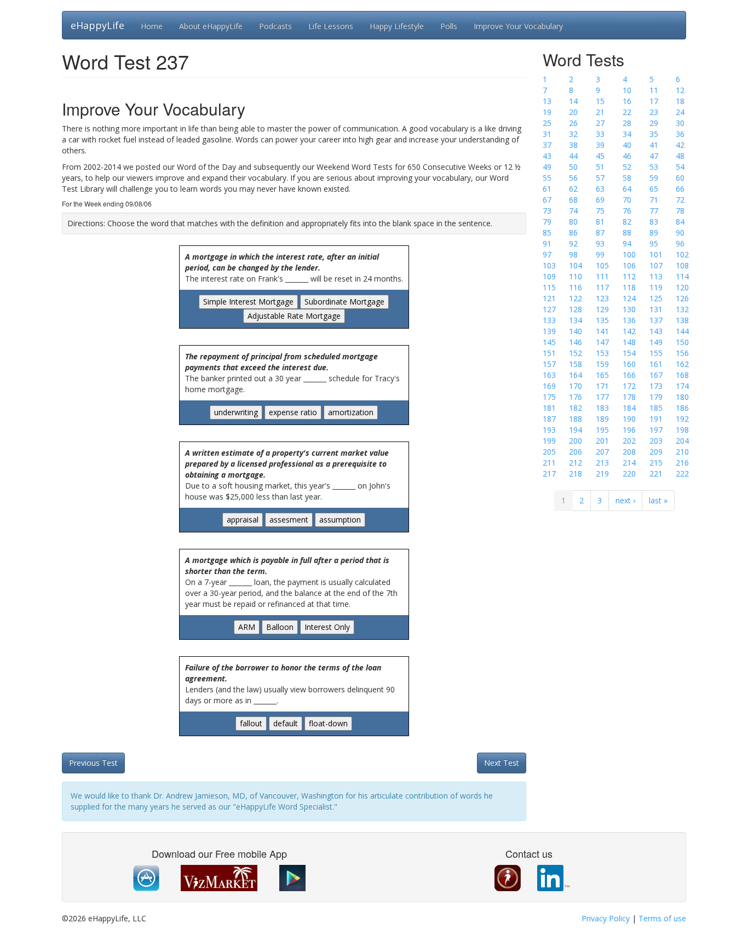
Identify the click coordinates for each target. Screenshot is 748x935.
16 (627, 101)
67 (547, 199)
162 (682, 364)
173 (656, 386)
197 (656, 430)
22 (627, 112)
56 (573, 178)
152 (575, 353)
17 (653, 101)
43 (547, 156)
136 (629, 320)
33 (600, 134)
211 (549, 462)
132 (682, 309)
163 (549, 375)
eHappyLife (97, 25)
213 (602, 462)
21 (600, 112)
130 (629, 309)
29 (653, 123)
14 (573, 101)
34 (627, 134)
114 (682, 276)
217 (549, 473)
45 (600, 156)
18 (680, 101)
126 (682, 298)
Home (152, 26)
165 (602, 375)
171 (602, 386)
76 (627, 210)
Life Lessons (330, 26)
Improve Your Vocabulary (518, 26)
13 (547, 101)
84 (680, 221)
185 (656, 408)
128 (575, 309)
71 (653, 199)
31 (547, 134)
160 (629, 364)
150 (682, 342)
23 (653, 112)
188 (575, 419)
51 (600, 167)
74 (573, 210)
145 (549, 342)
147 (602, 342)
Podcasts (275, 26)
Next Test (501, 763)
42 (680, 145)
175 (549, 397)
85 (547, 232)
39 (600, 145)
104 (575, 265)
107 (656, 265)
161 (656, 364)
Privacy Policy (606, 918)
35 (653, 134)
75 (600, 210)
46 (627, 156)
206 (575, 451)
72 (680, 199)
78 (680, 210)
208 (629, 451)
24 (680, 112)
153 (602, 353)
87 (600, 232)
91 (547, 243)
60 (680, 178)
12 (680, 90)
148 (629, 342)
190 (629, 419)
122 (575, 298)
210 (682, 451)
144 (682, 331)
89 (653, 232)
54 (680, 167)
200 (575, 440)
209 (656, 451)
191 (656, 419)
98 (573, 254)
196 (629, 430)
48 (680, 156)
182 (575, 408)
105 (602, 265)
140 (575, 331)
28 (627, 123)
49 (547, 167)
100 (629, 254)
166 (629, 375)
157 (549, 364)
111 (602, 276)
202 (629, 440)
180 (682, 397)
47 (653, 156)
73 (547, 210)
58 (627, 178)
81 (600, 221)
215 (656, 462)
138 (682, 320)
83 (653, 221)
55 (547, 178)
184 (629, 408)
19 (547, 112)
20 (573, 112)
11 (653, 90)
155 (656, 353)
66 (680, 188)
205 (549, 451)
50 (573, 167)
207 (602, 451)
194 (575, 430)
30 (680, 123)
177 (602, 397)
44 (573, 156)
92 (573, 243)
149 (656, 342)
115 (549, 287)
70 (627, 199)
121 (549, 298)
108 (682, 265)
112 (629, 276)
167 (656, 375)
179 (656, 397)
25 (547, 123)
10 (627, 90)
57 (600, 178)
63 (600, 188)
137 (656, 320)
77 (653, 210)
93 (600, 243)
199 (549, 440)
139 (549, 331)
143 (656, 331)
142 (629, 331)
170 (575, 386)
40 (627, 145)
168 (682, 375)
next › (625, 500)
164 (575, 375)
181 (549, 408)
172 (629, 386)
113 (656, 276)
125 (656, 298)
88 (627, 232)
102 (682, 254)
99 (600, 254)
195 (602, 430)
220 (629, 473)
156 (682, 353)
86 (573, 232)
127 (549, 309)
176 (575, 397)
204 (682, 440)
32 (573, 134)
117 (602, 287)
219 (602, 473)
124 (629, 298)
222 (682, 473)
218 (575, 473)
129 (602, 309)
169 (549, 386)
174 (682, 386)
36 (680, 134)
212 (575, 462)
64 (627, 188)
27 (600, 123)
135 (602, 320)
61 (547, 188)
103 (549, 265)
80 (573, 221)
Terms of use (662, 918)
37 (547, 145)
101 (656, 254)
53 (653, 167)
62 (573, 188)
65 (653, 188)
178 (629, 397)
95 (653, 243)
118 (629, 287)
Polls (448, 26)
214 (629, 462)
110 (575, 276)
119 (656, 287)
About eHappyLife (211, 26)
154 (629, 353)
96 (680, 243)
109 (549, 276)
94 (627, 243)
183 (602, 408)
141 (602, 331)
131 (656, 309)
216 (682, 462)
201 (602, 440)
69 (600, 199)
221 (656, 473)
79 (547, 221)
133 (549, 320)
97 (547, 254)
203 (656, 440)
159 (602, 364)
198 (682, 430)
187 (549, 419)
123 (602, 298)
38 (573, 145)
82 (627, 221)
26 (573, 123)
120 (682, 287)
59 (653, 178)
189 (602, 419)
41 (653, 145)
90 (680, 232)
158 (575, 364)
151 (549, 353)
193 (549, 430)
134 (575, 320)
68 (573, 199)
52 (627, 167)
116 (575, 287)
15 (600, 101)
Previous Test (93, 763)
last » (658, 500)
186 (682, 408)
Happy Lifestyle (397, 26)
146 (575, 342)
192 (682, 419)
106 (629, 265)
